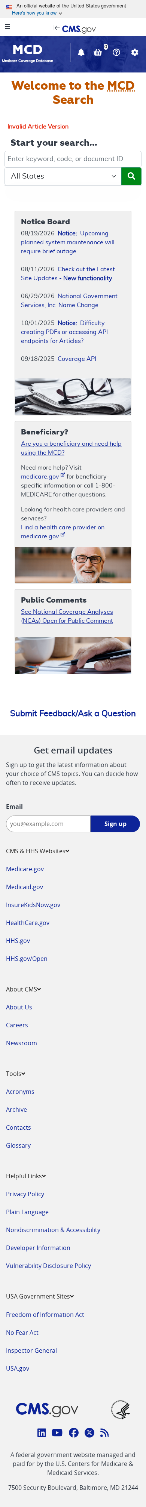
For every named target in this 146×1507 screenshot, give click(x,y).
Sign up (115, 824)
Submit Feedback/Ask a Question (73, 713)
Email (14, 806)
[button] (82, 53)
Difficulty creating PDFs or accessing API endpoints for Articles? (64, 332)
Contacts (18, 1127)
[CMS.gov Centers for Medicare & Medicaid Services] (73, 29)
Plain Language (27, 1212)
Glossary (18, 1145)
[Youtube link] (57, 1434)
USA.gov (17, 1368)
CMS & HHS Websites (36, 851)
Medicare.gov (25, 869)
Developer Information (38, 1248)
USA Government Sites (38, 1296)
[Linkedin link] (41, 1434)
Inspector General (31, 1350)
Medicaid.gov (24, 887)
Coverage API (77, 359)
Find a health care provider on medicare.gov (62, 531)
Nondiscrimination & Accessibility (53, 1230)
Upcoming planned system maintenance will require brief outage (68, 242)
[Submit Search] (131, 176)
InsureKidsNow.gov (33, 905)
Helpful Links (24, 1176)
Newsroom (21, 1043)
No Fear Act (22, 1332)
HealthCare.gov (27, 923)
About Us (19, 1007)
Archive (16, 1109)
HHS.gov (18, 941)
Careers (17, 1025)
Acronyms (20, 1091)
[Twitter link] (89, 1434)
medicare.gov (41, 477)
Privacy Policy (25, 1194)
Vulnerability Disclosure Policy (48, 1266)
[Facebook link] (74, 1434)
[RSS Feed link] (104, 1434)
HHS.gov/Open (27, 958)
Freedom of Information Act (45, 1314)
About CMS (21, 989)
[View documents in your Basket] (99, 53)
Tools (13, 1074)
